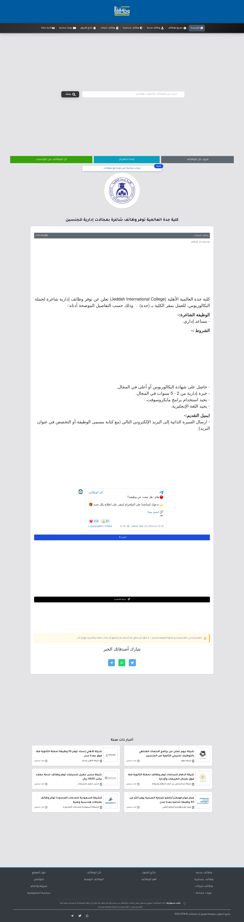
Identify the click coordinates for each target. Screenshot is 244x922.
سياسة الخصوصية (38, 893)
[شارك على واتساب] (121, 662)
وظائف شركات (204, 886)
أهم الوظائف (148, 879)
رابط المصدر (120, 599)
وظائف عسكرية (203, 879)
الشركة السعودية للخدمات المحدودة (81, 807)
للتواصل (39, 879)
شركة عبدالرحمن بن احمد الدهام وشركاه (171, 784)
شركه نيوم (186, 761)
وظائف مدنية (204, 872)
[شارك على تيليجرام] (111, 662)
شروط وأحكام (39, 886)
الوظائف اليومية (94, 879)
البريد (123, 537)
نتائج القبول (149, 872)
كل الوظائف (94, 872)
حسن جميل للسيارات (88, 784)
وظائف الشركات (201, 236)
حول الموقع (39, 872)
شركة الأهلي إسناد (90, 761)
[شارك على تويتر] (132, 662)
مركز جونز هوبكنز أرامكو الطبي (176, 807)
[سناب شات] (86, 916)
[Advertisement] (122, 60)
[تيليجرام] (70, 916)
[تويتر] (78, 916)
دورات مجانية (204, 893)
